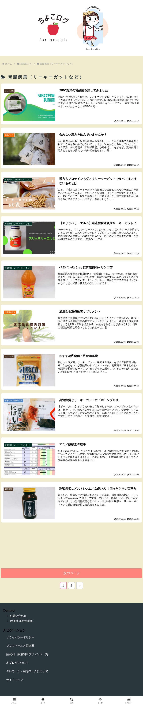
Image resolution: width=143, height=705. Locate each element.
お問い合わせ (18, 615)
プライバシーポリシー (20, 637)
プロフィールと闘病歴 (20, 645)
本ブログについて (17, 662)
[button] (132, 523)
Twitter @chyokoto (21, 620)
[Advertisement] (71, 547)
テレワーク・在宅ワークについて (27, 671)
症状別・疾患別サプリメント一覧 (27, 654)
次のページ (71, 573)
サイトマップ (14, 679)
